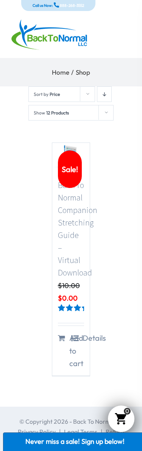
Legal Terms (80, 431)
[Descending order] (104, 94)
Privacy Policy (37, 431)
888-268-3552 (71, 5)
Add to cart (70, 350)
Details (83, 338)
